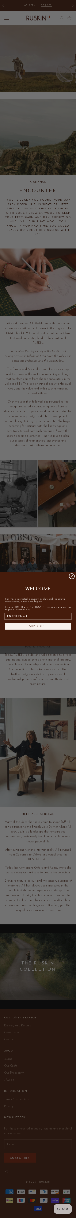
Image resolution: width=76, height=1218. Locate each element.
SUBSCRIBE (38, 626)
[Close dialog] (71, 576)
